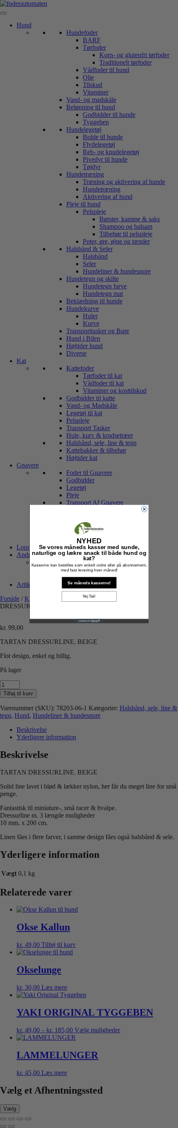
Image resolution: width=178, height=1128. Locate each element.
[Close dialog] (144, 509)
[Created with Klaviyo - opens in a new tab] (89, 621)
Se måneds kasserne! (89, 582)
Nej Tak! (89, 596)
